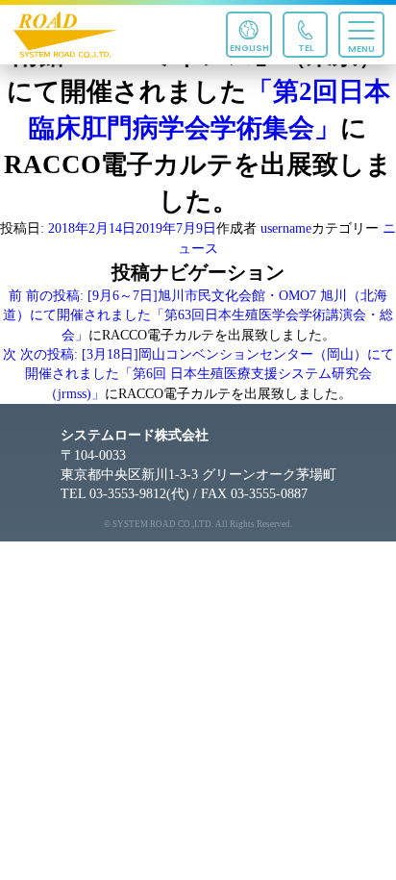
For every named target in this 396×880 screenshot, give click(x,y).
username (285, 228)
